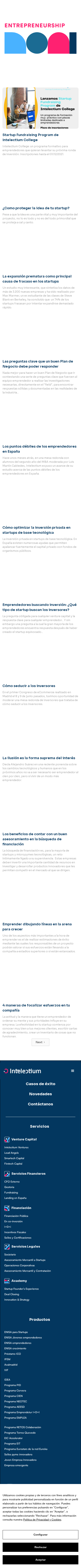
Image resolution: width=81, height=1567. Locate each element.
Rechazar (40, 1547)
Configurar (40, 1534)
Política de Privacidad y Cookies (42, 1519)
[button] (72, 1070)
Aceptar (40, 1559)
